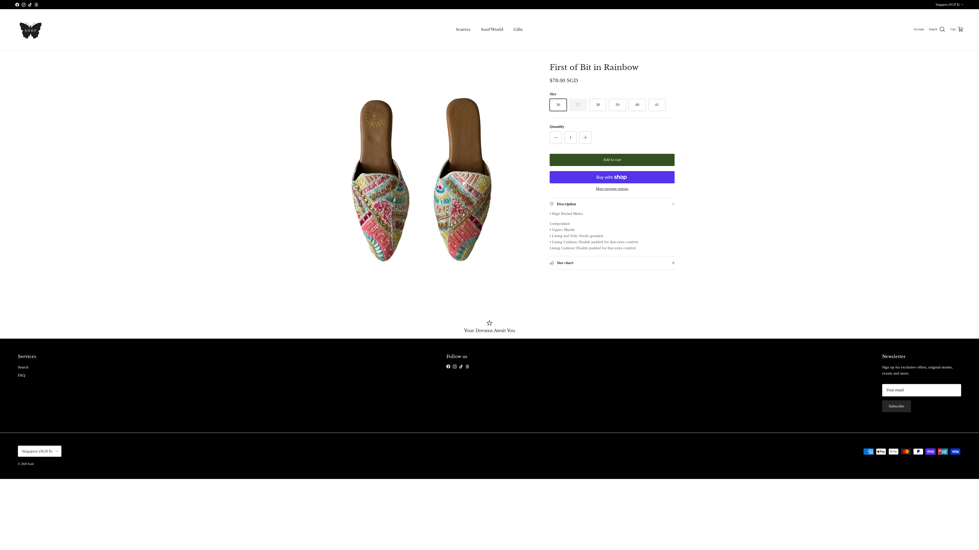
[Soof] (30, 29)
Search (23, 367)
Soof (31, 464)
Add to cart (612, 160)
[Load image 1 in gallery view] (421, 180)
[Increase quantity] (585, 137)
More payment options (612, 189)
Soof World (492, 29)
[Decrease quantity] (556, 137)
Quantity (557, 127)
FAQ (21, 375)
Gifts (518, 29)
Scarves (463, 29)
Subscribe (896, 406)
